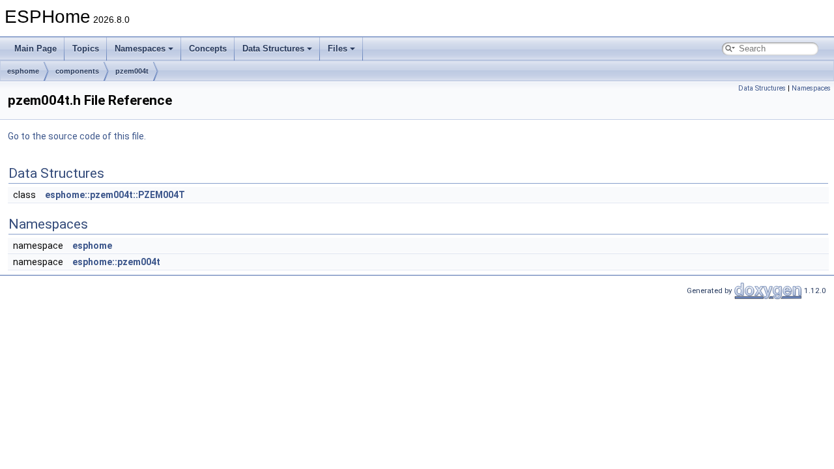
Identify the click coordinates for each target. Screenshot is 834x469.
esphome (23, 71)
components (77, 71)
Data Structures (273, 48)
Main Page (35, 48)
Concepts (208, 48)
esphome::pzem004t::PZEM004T (115, 195)
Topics (85, 48)
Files (337, 48)
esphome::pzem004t (116, 262)
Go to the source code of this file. (77, 136)
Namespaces (140, 48)
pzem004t (132, 71)
